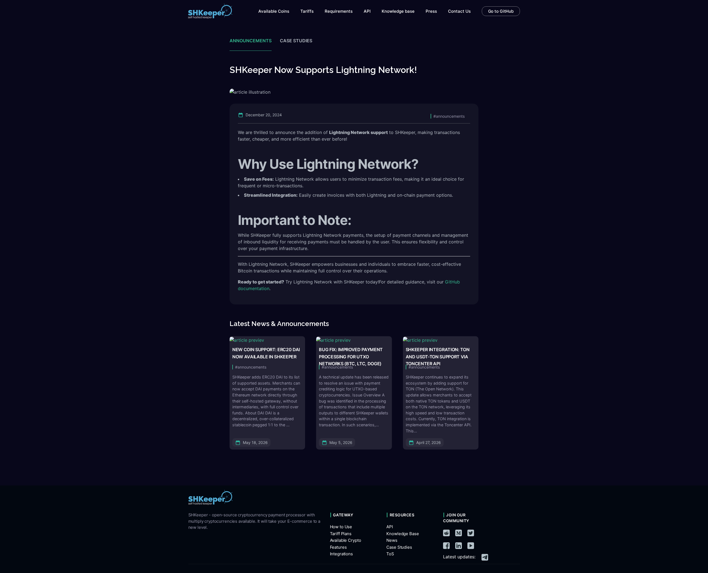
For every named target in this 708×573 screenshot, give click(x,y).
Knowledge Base (402, 533)
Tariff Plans (341, 533)
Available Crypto (345, 540)
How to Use (341, 526)
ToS (390, 553)
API (389, 526)
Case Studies (399, 547)
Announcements (251, 40)
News (391, 540)
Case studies (296, 40)
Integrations (341, 553)
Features (338, 547)
